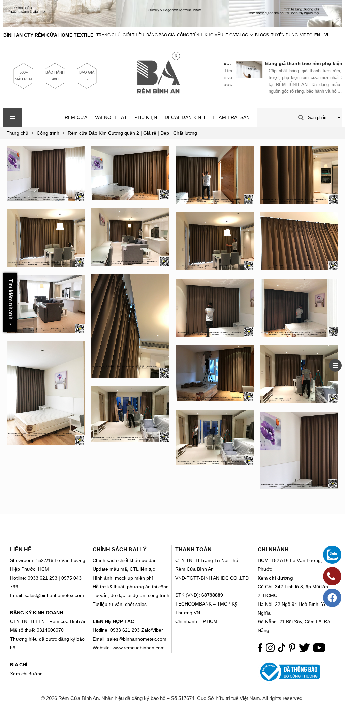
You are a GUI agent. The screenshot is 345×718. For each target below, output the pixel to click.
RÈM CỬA (76, 117)
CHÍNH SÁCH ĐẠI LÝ (120, 549)
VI (326, 35)
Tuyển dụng (284, 35)
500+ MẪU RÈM (23, 75)
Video (306, 35)
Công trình (189, 35)
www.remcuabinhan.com (139, 647)
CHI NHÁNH (273, 549)
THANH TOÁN (193, 549)
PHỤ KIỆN (145, 117)
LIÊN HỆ (21, 549)
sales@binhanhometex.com (136, 639)
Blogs (262, 35)
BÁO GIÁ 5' (86, 75)
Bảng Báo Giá (160, 35)
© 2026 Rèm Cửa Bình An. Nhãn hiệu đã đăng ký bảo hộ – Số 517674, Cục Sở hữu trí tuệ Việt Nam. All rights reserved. (172, 698)
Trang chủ (108, 35)
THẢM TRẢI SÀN (231, 117)
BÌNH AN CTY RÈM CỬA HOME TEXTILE (48, 35)
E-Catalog (236, 35)
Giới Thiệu (133, 35)
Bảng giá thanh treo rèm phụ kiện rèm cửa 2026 (297, 63)
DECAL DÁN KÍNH (185, 117)
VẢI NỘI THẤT (111, 117)
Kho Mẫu (214, 35)
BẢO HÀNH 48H (55, 75)
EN (317, 35)
